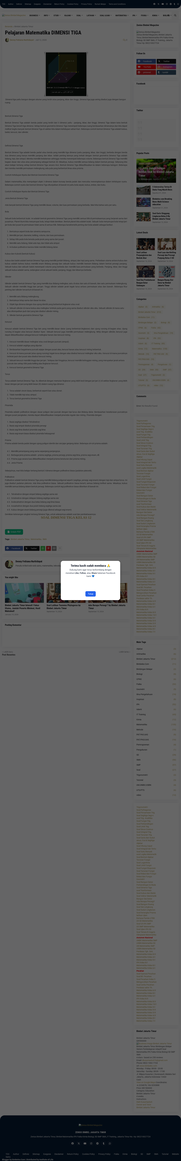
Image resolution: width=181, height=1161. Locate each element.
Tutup (90, 594)
